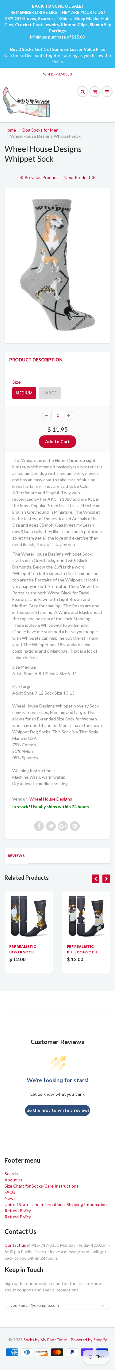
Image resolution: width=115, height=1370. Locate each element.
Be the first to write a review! (57, 1110)
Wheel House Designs (50, 798)
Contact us (15, 1245)
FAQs (10, 1192)
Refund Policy (18, 1210)
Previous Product (41, 177)
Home (10, 130)
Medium (24, 392)
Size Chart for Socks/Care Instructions (42, 1186)
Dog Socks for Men (40, 130)
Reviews (16, 855)
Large (50, 392)
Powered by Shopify (89, 1339)
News (10, 1198)
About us (13, 1179)
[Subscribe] (103, 1306)
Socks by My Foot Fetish (45, 1339)
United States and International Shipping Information (56, 1204)
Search (11, 1173)
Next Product (77, 177)
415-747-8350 (60, 74)
